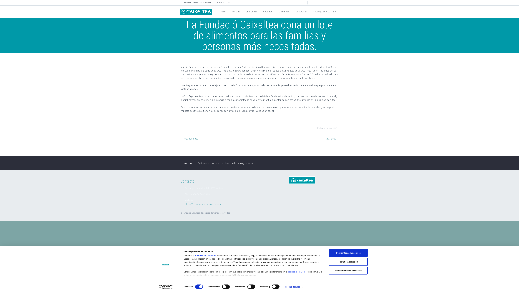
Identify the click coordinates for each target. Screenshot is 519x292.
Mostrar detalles (292, 287)
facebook (337, 3)
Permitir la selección (348, 262)
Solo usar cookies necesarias (348, 270)
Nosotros (267, 11)
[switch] (226, 286)
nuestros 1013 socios (205, 255)
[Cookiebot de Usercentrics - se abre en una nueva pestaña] (165, 287)
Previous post (190, 138)
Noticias (236, 11)
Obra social (251, 11)
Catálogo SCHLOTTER (324, 11)
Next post (330, 138)
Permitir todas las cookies (348, 253)
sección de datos (296, 272)
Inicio (223, 11)
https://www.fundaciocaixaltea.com (203, 203)
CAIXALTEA (301, 11)
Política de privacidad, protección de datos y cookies (225, 163)
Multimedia (284, 11)
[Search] (331, 3)
